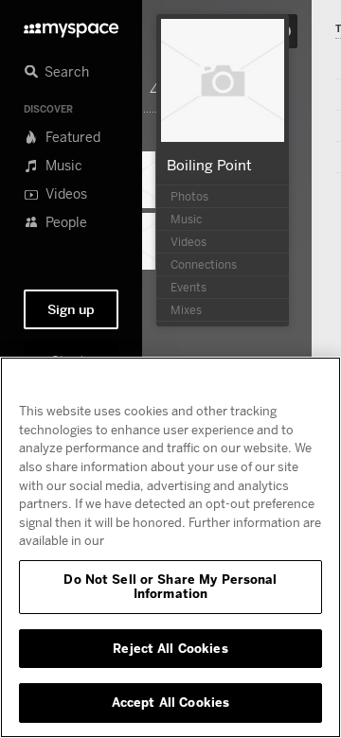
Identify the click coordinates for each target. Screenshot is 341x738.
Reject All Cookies (170, 648)
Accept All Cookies (170, 702)
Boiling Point (209, 164)
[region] (170, 547)
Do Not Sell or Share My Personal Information (170, 587)
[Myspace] (71, 25)
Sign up (71, 309)
